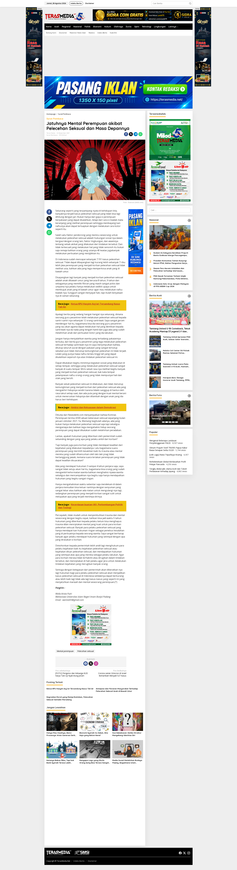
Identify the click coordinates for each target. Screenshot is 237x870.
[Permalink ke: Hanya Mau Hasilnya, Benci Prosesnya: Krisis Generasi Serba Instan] (61, 721)
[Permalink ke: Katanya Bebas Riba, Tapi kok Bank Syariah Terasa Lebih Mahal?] (61, 749)
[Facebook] (85, 663)
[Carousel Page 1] (163, 422)
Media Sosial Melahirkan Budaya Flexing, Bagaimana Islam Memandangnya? (127, 761)
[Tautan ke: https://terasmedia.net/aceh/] (189, 296)
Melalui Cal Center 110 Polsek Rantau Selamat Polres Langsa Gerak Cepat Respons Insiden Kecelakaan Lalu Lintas (176, 351)
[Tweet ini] (131, 134)
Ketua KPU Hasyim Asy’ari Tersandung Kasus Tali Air (70, 689)
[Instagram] (96, 663)
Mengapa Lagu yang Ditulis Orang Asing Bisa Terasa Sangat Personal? (94, 761)
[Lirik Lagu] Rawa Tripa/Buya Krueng (165, 454)
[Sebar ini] (126, 134)
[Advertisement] (118, 57)
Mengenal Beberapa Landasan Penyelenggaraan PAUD (163, 441)
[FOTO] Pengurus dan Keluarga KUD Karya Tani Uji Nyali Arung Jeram (71, 673)
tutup (40, 8)
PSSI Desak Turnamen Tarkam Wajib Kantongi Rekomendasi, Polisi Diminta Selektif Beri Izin (170, 277)
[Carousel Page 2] (166, 422)
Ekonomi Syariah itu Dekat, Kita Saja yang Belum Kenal (93, 734)
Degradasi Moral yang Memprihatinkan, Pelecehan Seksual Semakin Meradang (69, 698)
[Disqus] (94, 808)
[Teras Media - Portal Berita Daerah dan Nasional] (65, 16)
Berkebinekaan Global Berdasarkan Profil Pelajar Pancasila (167, 462)
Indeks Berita (78, 861)
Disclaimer (92, 861)
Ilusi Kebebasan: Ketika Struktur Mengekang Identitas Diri (126, 734)
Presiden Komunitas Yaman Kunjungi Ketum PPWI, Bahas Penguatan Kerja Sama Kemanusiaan (170, 262)
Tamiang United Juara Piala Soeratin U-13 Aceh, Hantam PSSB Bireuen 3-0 (175, 365)
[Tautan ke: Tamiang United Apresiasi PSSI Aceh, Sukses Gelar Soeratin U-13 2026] (155, 341)
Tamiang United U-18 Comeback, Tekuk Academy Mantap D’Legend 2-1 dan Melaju (169, 330)
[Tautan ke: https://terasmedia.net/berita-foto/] (189, 395)
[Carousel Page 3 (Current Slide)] (170, 422)
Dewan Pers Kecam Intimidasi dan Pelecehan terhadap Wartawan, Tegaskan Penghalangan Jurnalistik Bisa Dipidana (171, 269)
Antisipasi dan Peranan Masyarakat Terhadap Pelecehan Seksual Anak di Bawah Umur (117, 690)
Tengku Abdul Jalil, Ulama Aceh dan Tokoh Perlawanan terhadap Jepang (168, 470)
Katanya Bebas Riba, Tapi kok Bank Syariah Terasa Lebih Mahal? (60, 761)
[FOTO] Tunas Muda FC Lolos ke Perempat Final (168, 417)
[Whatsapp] (140, 134)
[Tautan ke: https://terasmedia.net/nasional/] (189, 220)
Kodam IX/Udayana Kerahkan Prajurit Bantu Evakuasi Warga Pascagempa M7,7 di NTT (170, 254)
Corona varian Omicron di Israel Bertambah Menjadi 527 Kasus (112, 673)
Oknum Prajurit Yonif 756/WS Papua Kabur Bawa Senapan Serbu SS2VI (168, 448)
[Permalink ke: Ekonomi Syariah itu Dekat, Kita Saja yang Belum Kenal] (94, 721)
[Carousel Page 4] (173, 422)
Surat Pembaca (54, 118)
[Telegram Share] (136, 134)
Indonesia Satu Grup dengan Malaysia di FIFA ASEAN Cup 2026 (171, 285)
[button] (190, 3)
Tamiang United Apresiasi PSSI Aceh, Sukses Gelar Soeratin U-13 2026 (176, 338)
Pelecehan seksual (85, 651)
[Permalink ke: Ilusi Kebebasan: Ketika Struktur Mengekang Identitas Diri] (127, 721)
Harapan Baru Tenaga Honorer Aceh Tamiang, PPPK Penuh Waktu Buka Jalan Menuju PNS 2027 (176, 379)
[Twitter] (91, 663)
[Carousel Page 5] (176, 422)
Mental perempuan (65, 651)
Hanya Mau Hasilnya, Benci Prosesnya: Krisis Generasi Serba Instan (61, 734)
